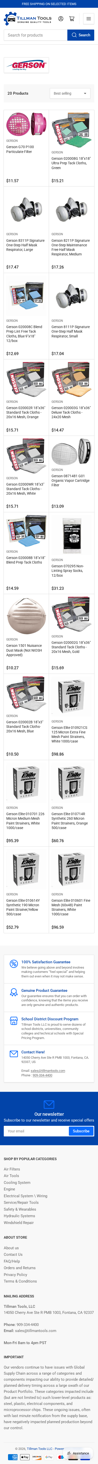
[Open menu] (88, 18)
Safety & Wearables (20, 1209)
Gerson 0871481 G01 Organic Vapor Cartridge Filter (70, 480)
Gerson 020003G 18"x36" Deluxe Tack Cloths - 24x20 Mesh (71, 412)
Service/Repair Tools (21, 1202)
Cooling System (17, 1182)
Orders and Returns (20, 1268)
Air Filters (12, 1169)
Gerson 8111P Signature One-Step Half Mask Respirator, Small (71, 331)
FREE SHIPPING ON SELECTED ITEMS (49, 4)
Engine (9, 1189)
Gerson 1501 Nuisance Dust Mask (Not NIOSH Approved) (24, 650)
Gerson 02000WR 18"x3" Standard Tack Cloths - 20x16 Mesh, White (25, 488)
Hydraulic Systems (19, 1216)
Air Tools (11, 1176)
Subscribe (81, 1131)
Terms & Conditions (20, 1281)
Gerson (12, 141)
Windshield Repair (19, 1222)
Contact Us (13, 1254)
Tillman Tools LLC (39, 1449)
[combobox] (49, 35)
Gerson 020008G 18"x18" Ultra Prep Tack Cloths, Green (71, 163)
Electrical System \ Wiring (25, 1196)
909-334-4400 (42, 1075)
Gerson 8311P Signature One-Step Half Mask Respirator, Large (25, 245)
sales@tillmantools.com (48, 1071)
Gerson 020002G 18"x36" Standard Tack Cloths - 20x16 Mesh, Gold (71, 647)
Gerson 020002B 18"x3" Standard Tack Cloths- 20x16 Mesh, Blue (24, 726)
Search (84, 35)
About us (11, 1248)
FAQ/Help (12, 1261)
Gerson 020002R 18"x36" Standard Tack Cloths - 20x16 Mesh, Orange (25, 412)
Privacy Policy (15, 1274)
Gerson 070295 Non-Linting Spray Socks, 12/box (68, 570)
